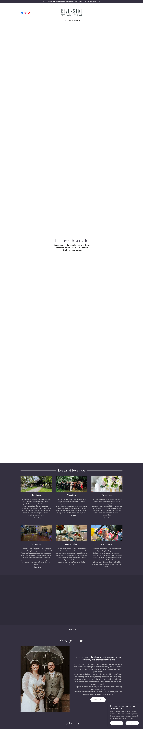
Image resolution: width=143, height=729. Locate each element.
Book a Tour (98, 699)
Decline (116, 723)
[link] (22, 12)
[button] (74, 20)
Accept (132, 723)
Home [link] (65, 20)
